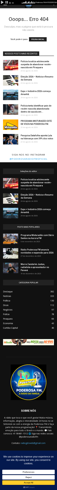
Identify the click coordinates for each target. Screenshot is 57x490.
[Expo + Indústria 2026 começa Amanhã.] (10, 95)
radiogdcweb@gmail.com (33, 443)
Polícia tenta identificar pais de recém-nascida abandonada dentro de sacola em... (36, 109)
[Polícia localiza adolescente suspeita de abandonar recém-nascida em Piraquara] (10, 65)
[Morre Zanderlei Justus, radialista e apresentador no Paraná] (10, 268)
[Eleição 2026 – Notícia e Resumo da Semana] (10, 80)
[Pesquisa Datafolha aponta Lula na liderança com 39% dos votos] (10, 139)
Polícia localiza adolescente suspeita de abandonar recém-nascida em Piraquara (36, 64)
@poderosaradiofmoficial (29, 158)
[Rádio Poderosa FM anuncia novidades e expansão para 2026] (10, 253)
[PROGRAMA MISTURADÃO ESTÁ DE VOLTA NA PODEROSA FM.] (10, 124)
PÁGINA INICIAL (37, 39)
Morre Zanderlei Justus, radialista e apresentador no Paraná (35, 267)
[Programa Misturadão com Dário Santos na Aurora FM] (10, 239)
